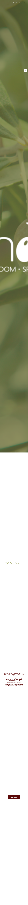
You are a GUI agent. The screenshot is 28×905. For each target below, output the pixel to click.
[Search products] (26, 70)
